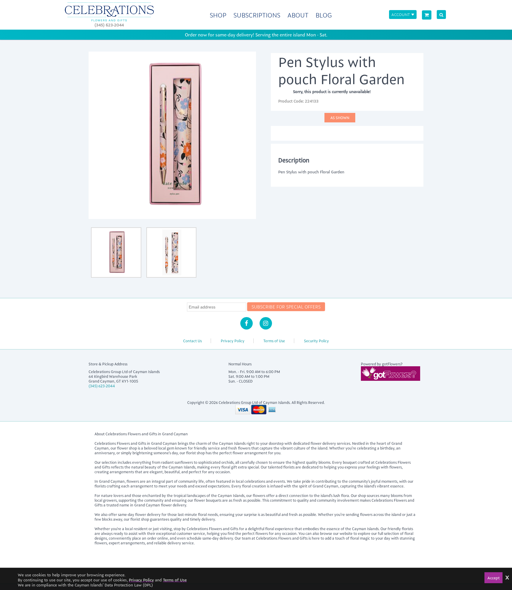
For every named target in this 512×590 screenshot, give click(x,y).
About (297, 15)
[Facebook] (246, 323)
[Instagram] (266, 323)
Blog (324, 15)
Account (400, 14)
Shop (218, 15)
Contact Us (192, 340)
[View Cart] (427, 15)
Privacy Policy (232, 340)
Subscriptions (256, 15)
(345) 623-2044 (109, 24)
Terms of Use (274, 340)
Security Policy (316, 340)
